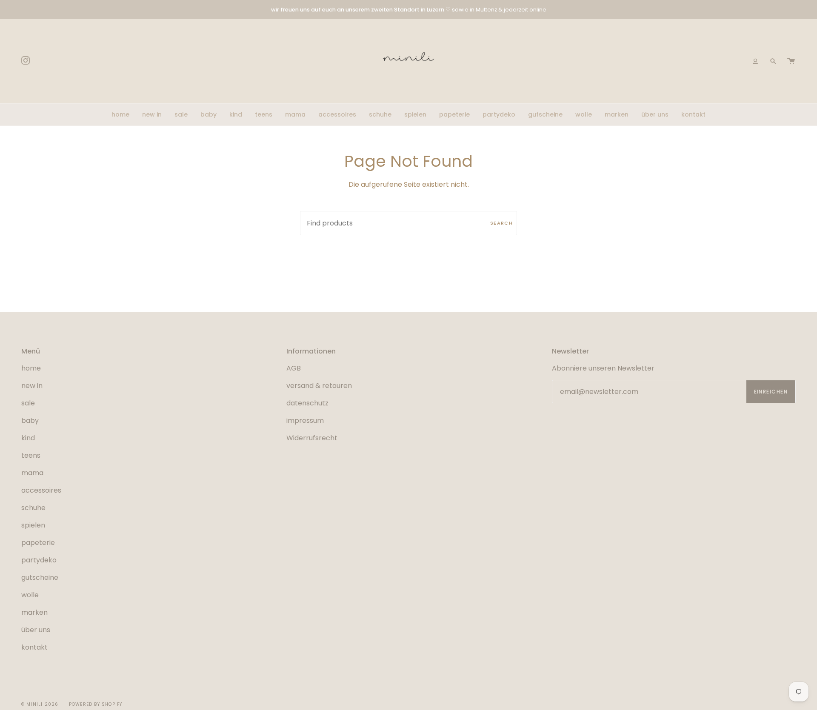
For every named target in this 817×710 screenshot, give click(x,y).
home (31, 368)
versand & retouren (319, 386)
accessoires (41, 490)
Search (501, 223)
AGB (293, 368)
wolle (30, 595)
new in (32, 386)
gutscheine (39, 577)
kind (28, 438)
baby (30, 420)
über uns (35, 630)
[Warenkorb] (791, 61)
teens (30, 455)
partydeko (39, 560)
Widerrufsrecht (311, 438)
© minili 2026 (40, 704)
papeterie (38, 542)
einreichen (771, 391)
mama (32, 473)
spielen (33, 525)
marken (34, 612)
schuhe (33, 508)
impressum (305, 420)
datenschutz (307, 403)
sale (28, 403)
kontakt (34, 647)
